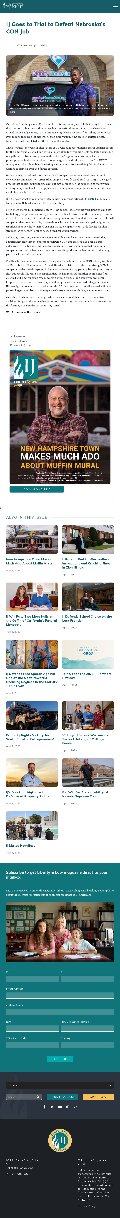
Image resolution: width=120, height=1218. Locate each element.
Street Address (14, 989)
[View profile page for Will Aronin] (10, 45)
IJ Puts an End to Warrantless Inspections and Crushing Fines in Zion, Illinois (86, 563)
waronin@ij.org (22, 345)
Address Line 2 (14, 1005)
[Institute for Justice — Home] (12, 6)
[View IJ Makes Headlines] (32, 825)
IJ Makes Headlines (20, 845)
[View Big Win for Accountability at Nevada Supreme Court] (88, 772)
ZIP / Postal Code (16, 1038)
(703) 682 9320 (20, 1173)
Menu (15, 1085)
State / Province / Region (75, 1022)
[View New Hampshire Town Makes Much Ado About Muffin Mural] (32, 539)
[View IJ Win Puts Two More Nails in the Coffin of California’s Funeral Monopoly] (32, 597)
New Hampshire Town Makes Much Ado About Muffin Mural (29, 561)
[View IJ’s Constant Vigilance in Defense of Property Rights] (32, 772)
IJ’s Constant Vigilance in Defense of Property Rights (28, 794)
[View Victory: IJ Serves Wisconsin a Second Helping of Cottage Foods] (88, 715)
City (8, 1022)
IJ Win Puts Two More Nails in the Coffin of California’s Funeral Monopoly (31, 620)
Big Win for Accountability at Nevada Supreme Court (85, 794)
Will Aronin (24, 45)
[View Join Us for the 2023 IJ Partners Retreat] (88, 654)
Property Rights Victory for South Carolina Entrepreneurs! (30, 737)
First (9, 972)
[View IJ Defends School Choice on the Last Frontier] (88, 597)
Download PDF (36, 489)
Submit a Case (62, 1097)
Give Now (98, 1097)
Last (63, 972)
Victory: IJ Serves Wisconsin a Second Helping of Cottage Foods (85, 739)
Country (65, 1038)
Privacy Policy (87, 1206)
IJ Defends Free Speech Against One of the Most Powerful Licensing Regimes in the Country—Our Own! (32, 680)
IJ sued (92, 199)
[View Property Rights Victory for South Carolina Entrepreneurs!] (32, 715)
